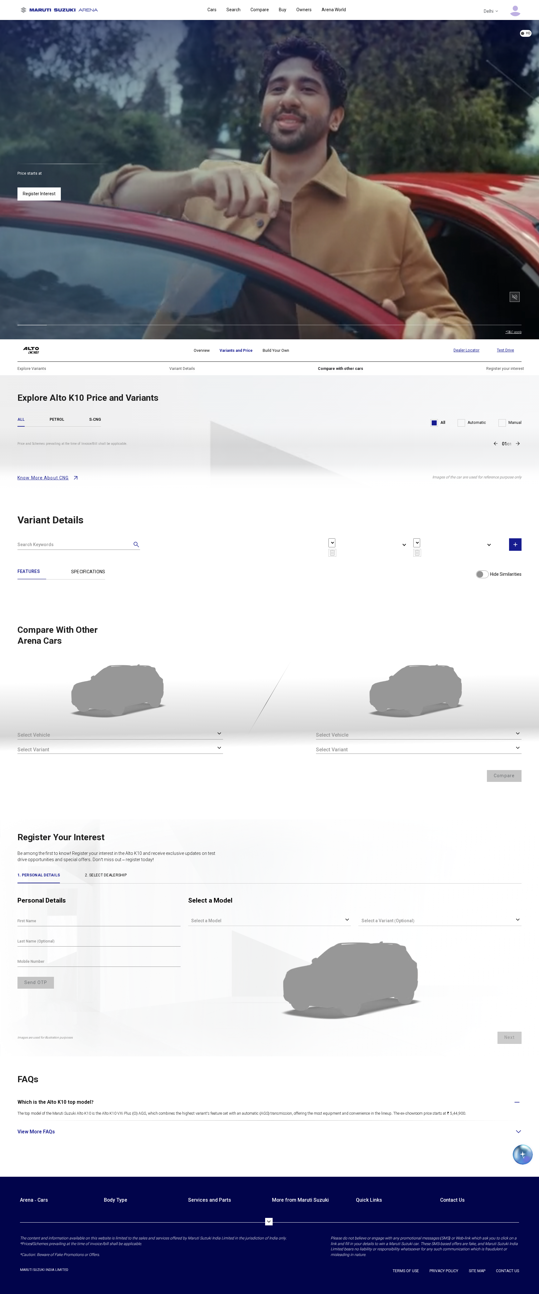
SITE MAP (477, 1271)
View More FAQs (36, 1132)
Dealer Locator (466, 350)
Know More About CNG (43, 477)
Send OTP (35, 982)
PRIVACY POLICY (444, 1271)
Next (509, 1037)
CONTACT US (507, 1271)
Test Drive (505, 350)
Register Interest (39, 193)
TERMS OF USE (406, 1271)
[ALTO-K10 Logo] (35, 350)
